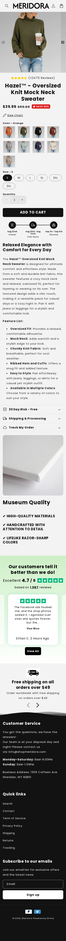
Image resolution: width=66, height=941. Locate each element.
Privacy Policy (12, 826)
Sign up (33, 895)
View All (33, 651)
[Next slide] (37, 705)
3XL (9, 186)
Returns (8, 840)
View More (33, 628)
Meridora (27, 918)
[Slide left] (3, 42)
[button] (7, 6)
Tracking (9, 848)
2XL (55, 178)
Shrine (50, 918)
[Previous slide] (28, 705)
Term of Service (14, 818)
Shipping (9, 833)
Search (8, 803)
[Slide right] (62, 42)
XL (42, 178)
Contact (9, 811)
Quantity (9, 194)
